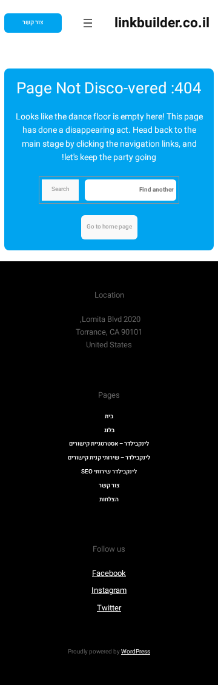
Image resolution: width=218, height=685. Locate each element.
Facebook (109, 573)
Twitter (109, 607)
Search (60, 189)
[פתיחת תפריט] (88, 23)
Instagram (109, 590)
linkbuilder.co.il (162, 23)
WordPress (135, 651)
